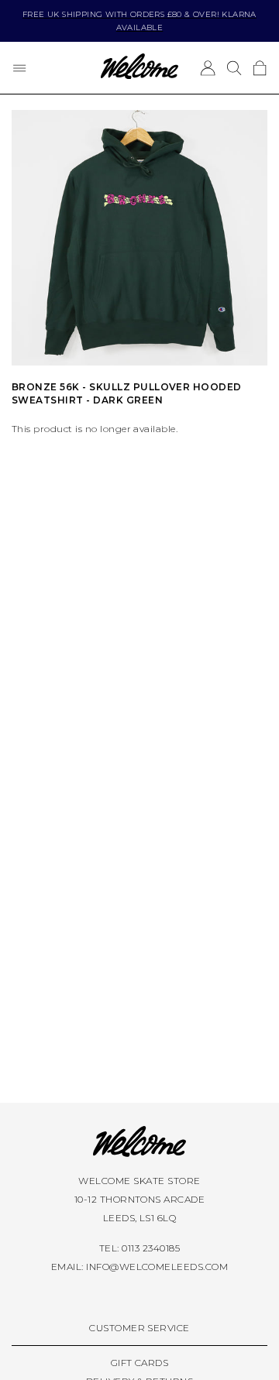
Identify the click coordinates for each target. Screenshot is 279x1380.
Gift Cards (140, 1362)
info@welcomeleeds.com (157, 1266)
